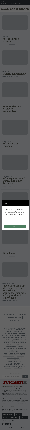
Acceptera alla (15, 226)
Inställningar (15, 222)
